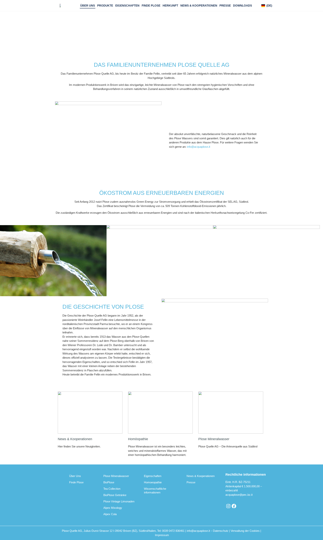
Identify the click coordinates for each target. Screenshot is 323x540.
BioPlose (108, 482)
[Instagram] (228, 506)
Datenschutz (220, 530)
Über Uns (87, 5)
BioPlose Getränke (114, 495)
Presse (225, 5)
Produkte (105, 5)
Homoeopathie (153, 482)
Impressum (162, 535)
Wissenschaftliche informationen (155, 490)
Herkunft (170, 5)
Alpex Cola (110, 514)
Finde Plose (151, 5)
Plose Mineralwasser (213, 439)
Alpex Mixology (112, 507)
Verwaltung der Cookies (245, 530)
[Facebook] (234, 506)
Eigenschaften (127, 5)
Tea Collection (111, 488)
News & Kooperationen (198, 5)
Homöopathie (138, 439)
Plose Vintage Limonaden (118, 501)
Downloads (242, 5)
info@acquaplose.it (198, 146)
